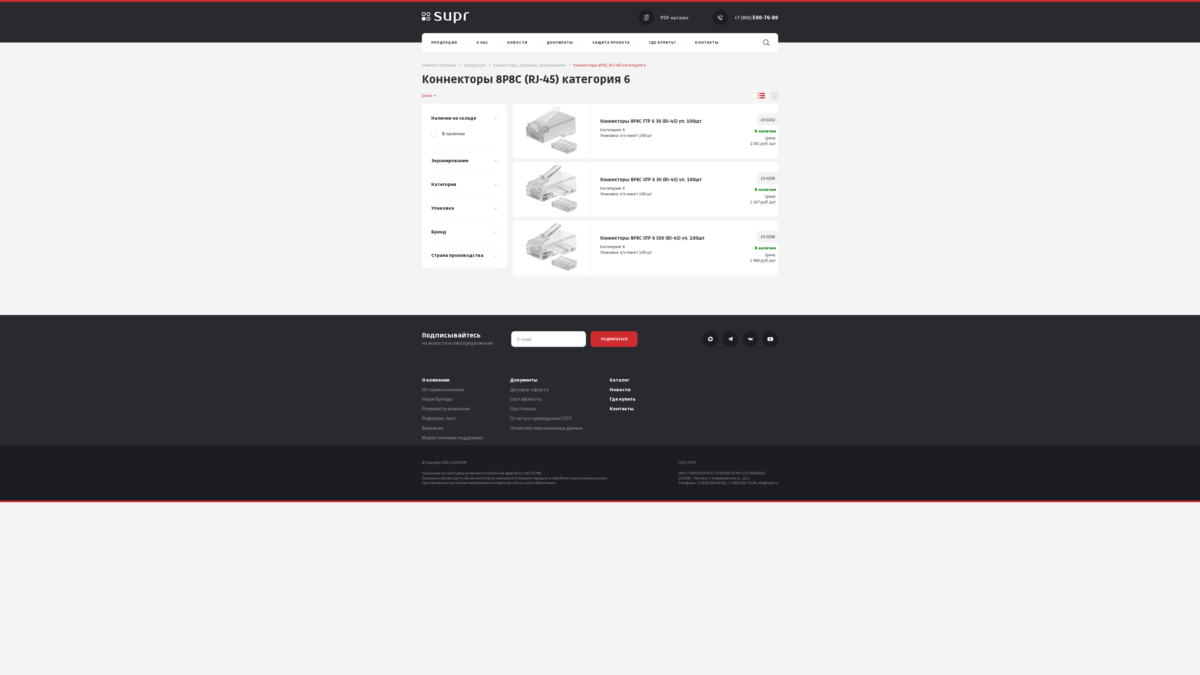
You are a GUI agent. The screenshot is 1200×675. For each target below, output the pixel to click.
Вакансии (432, 428)
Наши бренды (437, 399)
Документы (524, 380)
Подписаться (614, 339)
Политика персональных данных (546, 428)
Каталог (619, 380)
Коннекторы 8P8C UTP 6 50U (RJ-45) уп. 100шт (652, 238)
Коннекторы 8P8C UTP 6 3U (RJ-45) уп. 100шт (651, 179)
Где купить (623, 399)
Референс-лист (439, 418)
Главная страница (442, 65)
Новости (620, 389)
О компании (435, 380)
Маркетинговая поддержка (452, 437)
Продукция (477, 65)
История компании (443, 389)
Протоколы (523, 408)
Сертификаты (526, 399)
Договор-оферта (529, 389)
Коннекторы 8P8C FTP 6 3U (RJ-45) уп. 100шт (651, 121)
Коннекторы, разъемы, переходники (532, 65)
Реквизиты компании (446, 408)
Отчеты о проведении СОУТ (541, 418)
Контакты (622, 408)
